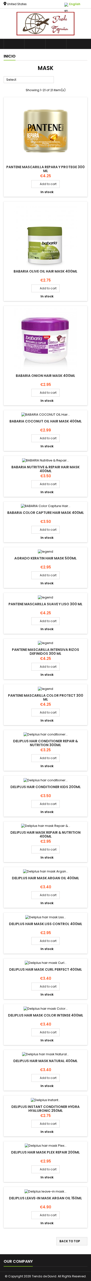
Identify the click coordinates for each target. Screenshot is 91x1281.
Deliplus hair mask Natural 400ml (45, 1060)
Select (28, 80)
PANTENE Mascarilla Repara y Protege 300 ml (45, 169)
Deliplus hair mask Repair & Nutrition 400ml (45, 834)
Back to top (72, 1241)
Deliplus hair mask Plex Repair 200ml (45, 1152)
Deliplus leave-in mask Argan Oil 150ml (45, 1198)
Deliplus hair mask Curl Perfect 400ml (45, 969)
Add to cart (45, 184)
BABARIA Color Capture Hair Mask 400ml (45, 512)
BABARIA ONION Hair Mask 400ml (45, 375)
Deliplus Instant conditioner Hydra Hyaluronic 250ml (45, 1108)
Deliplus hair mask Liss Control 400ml (45, 923)
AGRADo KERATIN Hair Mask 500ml (45, 558)
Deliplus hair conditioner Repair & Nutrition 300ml (45, 743)
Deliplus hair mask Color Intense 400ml (45, 1015)
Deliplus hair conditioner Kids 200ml (45, 786)
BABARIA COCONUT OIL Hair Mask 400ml (45, 421)
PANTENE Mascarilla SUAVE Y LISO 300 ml (45, 604)
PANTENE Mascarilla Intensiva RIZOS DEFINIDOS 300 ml (45, 651)
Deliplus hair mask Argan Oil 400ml (45, 878)
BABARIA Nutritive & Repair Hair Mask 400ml (45, 469)
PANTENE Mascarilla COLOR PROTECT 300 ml (45, 697)
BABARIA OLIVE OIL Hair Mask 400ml (45, 271)
